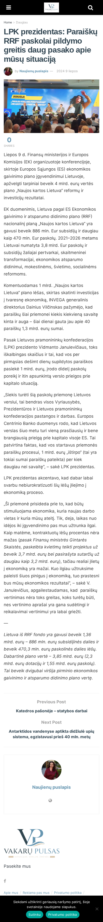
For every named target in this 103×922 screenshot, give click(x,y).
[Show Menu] (8, 7)
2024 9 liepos (67, 71)
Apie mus (11, 893)
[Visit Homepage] (51, 7)
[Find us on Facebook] (5, 881)
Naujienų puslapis (34, 71)
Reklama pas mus (36, 893)
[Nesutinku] (96, 908)
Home (8, 22)
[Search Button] (90, 7)
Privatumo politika (68, 893)
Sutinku (34, 915)
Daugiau (22, 22)
